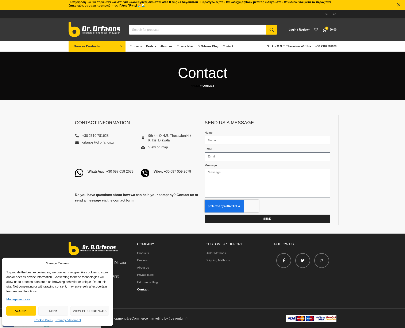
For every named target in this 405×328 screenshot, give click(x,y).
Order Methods (216, 253)
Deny (53, 311)
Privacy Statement (68, 320)
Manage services (18, 299)
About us (143, 267)
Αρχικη (195, 86)
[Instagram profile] (321, 260)
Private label (145, 274)
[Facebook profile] (283, 260)
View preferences (90, 311)
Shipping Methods (218, 260)
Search (271, 30)
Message (211, 165)
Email (208, 149)
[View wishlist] (316, 30)
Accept (21, 311)
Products (143, 253)
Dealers (142, 260)
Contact (142, 289)
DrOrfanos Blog (147, 282)
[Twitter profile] (302, 260)
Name (209, 132)
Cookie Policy (43, 320)
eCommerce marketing (146, 318)
